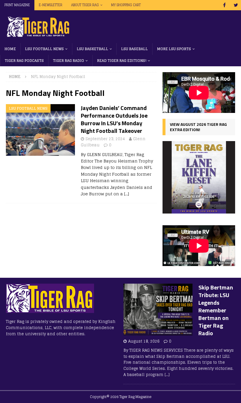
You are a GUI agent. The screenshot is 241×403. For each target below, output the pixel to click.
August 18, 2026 (144, 341)
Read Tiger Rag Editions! (121, 60)
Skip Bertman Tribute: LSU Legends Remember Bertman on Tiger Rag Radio (215, 310)
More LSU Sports (174, 49)
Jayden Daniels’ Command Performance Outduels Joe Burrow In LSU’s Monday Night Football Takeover (114, 119)
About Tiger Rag (85, 5)
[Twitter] (236, 5)
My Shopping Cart (126, 5)
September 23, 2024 (105, 139)
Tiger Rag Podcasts (24, 60)
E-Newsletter (50, 5)
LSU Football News (44, 49)
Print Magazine (17, 5)
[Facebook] (224, 5)
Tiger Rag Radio (68, 60)
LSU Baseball (134, 49)
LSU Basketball (92, 49)
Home (10, 49)
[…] (126, 193)
